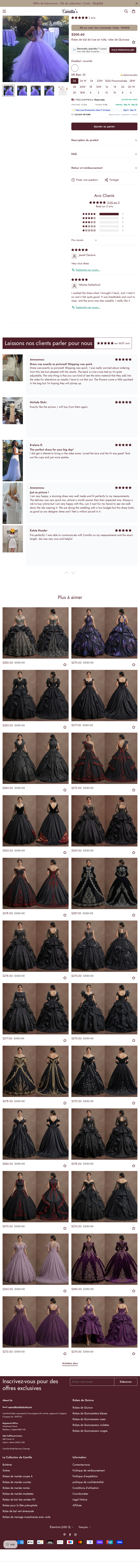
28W (132, 81)
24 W (83, 81)
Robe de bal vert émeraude (18, 1511)
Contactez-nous (81, 1465)
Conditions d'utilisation (86, 1488)
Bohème (7, 1465)
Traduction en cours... (88, 270)
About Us (7, 1400)
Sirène (6, 1470)
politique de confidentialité (88, 1482)
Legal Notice (80, 1499)
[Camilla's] (70, 11)
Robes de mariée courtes (17, 1482)
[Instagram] (75, 1534)
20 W (131, 87)
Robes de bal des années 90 (19, 1499)
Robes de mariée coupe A (18, 1476)
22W (100, 81)
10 (114, 93)
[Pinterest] (64, 1534)
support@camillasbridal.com (20, 1407)
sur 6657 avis (122, 343)
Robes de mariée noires (16, 1488)
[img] (79, 250)
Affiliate (77, 1505)
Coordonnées (80, 1494)
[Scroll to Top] (133, 1543)
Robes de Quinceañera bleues (90, 1413)
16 (106, 87)
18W (82, 93)
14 (114, 87)
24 (91, 81)
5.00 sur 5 (113, 202)
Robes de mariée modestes (18, 1494)
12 (106, 93)
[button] (133, 11)
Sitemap (26, 1448)
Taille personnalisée (122, 50)
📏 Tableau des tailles (128, 75)
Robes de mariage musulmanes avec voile (26, 1517)
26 (74, 81)
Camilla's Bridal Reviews (12, 1448)
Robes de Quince (83, 1407)
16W (98, 87)
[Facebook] (70, 1534)
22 (122, 87)
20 (74, 93)
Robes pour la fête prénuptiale (20, 1505)
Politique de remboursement (89, 1470)
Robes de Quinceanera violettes (91, 1425)
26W (83, 87)
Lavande (74, 68)
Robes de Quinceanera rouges (90, 1431)
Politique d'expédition (85, 1476)
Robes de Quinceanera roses (89, 1419)
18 (90, 87)
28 (74, 87)
